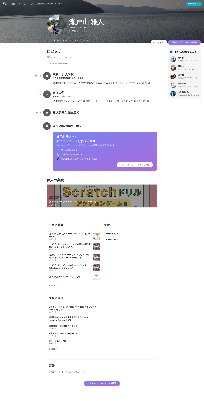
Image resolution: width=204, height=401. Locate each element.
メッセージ (160, 42)
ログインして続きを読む (58, 63)
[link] (102, 196)
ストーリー (67, 40)
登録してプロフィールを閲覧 (184, 42)
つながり (85, 40)
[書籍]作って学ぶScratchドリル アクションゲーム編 (72, 201)
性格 (76, 40)
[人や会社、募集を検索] (179, 3)
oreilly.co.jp (56, 198)
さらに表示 (53, 285)
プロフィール (54, 40)
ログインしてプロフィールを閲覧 (134, 164)
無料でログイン (193, 4)
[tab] (54, 40)
